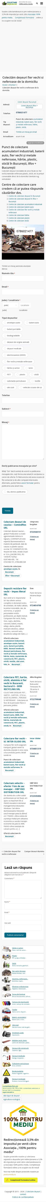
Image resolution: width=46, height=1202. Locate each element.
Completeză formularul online (22, 1180)
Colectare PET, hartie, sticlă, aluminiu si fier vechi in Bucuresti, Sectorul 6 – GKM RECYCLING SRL (15, 683)
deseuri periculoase (12, 651)
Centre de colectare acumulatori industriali (25, 204)
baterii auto (28, 122)
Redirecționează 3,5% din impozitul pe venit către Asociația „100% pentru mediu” (21, 1146)
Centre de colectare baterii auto (21, 207)
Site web (7, 923)
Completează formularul (24, 17)
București (9, 572)
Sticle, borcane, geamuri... (20, 964)
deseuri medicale (16, 648)
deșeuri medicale (14, 348)
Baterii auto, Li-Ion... (19, 1018)
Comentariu (9, 879)
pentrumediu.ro (10, 1174)
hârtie (35, 124)
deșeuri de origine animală (18, 342)
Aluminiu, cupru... (20, 980)
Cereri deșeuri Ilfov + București (29, 106)
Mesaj (5, 422)
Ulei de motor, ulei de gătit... (21, 1026)
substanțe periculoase (16, 381)
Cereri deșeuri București (27, 102)
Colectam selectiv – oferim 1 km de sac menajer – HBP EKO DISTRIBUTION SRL (14, 788)
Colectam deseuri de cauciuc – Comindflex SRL (15, 524)
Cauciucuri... (18, 1034)
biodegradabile (13, 335)
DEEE (6, 648)
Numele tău (8, 273)
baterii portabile (14, 329)
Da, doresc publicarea (16, 491)
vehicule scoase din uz (32, 387)
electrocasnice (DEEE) (16, 355)
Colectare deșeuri (33, 1191)
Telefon (6, 395)
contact (23, 1194)
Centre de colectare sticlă (19, 220)
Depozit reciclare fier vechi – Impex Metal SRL (15, 591)
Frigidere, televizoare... (20, 988)
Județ (4, 310)
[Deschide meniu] (41, 3)
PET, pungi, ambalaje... (19, 957)
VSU (5, 664)
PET (9, 374)
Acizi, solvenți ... (20, 1065)
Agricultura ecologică (11, 1099)
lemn (31, 368)
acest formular (27, 483)
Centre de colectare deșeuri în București (24, 196)
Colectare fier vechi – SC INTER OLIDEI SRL (15, 740)
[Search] (37, 3)
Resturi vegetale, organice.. (20, 1072)
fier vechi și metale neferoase (19, 361)
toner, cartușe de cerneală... (21, 1003)
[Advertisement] (23, 47)
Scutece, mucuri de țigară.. (20, 1080)
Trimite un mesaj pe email (26, 132)
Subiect (6, 409)
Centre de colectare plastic (19, 218)
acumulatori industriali (14, 641)
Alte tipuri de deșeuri (11, 1096)
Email (5, 287)
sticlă (24, 127)
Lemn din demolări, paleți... (21, 1041)
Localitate (23, 310)
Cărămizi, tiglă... (20, 1049)
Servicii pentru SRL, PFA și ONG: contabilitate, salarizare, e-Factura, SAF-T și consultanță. (21, 1089)
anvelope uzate (13, 322)
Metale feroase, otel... (19, 972)
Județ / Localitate (11, 300)
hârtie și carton (13, 368)
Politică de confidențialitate (23, 1197)
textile (37, 381)
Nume (7, 902)
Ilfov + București (12, 575)
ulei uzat (10, 387)
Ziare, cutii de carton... (19, 949)
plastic (18, 127)
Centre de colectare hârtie (19, 215)
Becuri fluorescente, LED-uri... (21, 995)
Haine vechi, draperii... (19, 1011)
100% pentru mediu (26, 4)
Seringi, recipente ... (18, 1057)
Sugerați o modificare (35, 143)
